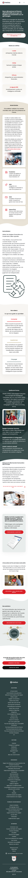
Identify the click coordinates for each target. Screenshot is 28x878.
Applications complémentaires (14, 785)
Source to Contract (14, 719)
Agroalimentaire (14, 751)
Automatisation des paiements (14, 693)
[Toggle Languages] (19, 2)
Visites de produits (14, 776)
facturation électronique (14, 149)
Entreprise (14, 823)
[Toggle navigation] (24, 2)
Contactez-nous (14, 667)
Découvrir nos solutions (14, 622)
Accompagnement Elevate (14, 714)
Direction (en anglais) (14, 834)
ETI (14, 734)
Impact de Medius (14, 805)
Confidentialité (14, 868)
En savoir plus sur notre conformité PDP (13, 487)
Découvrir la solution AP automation (14, 35)
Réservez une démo (14, 844)
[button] (14, 580)
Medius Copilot (14, 697)
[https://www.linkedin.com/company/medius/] (13, 874)
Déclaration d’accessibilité (14, 842)
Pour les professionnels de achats (14, 729)
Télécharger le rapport (14, 532)
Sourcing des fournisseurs (14, 704)
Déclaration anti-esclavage (14, 871)
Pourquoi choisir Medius (14, 802)
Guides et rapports (14, 783)
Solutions (14, 687)
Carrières (14, 836)
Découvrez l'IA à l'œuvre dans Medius (14, 592)
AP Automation (14, 691)
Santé (14, 752)
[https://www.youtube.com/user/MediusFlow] (15, 874)
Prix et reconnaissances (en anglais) (14, 838)
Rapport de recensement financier (14, 766)
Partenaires (14, 816)
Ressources (14, 760)
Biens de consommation (14, 754)
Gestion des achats (14, 700)
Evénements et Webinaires (14, 779)
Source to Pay (14, 716)
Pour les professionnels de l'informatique (14, 731)
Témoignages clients (14, 807)
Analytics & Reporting (14, 710)
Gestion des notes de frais (14, 702)
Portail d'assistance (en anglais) (14, 796)
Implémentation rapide (14, 818)
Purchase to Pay (14, 718)
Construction (14, 749)
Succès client (14, 814)
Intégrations (14, 712)
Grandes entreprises (14, 733)
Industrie (14, 743)
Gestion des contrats (14, 708)
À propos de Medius (14, 830)
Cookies (14, 870)
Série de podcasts (14, 774)
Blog (14, 791)
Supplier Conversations (14, 698)
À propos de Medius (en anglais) (14, 829)
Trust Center (14, 840)
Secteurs (14, 740)
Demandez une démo (13, 663)
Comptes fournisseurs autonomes (14, 809)
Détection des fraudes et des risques (14, 695)
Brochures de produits (14, 778)
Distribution (14, 747)
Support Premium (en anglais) (14, 812)
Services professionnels (14, 811)
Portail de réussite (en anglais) (14, 794)
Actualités (14, 832)
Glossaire (14, 793)
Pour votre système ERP (14, 721)
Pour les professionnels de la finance (14, 727)
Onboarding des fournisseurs (14, 706)
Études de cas (14, 781)
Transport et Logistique (14, 745)
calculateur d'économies (14, 768)
